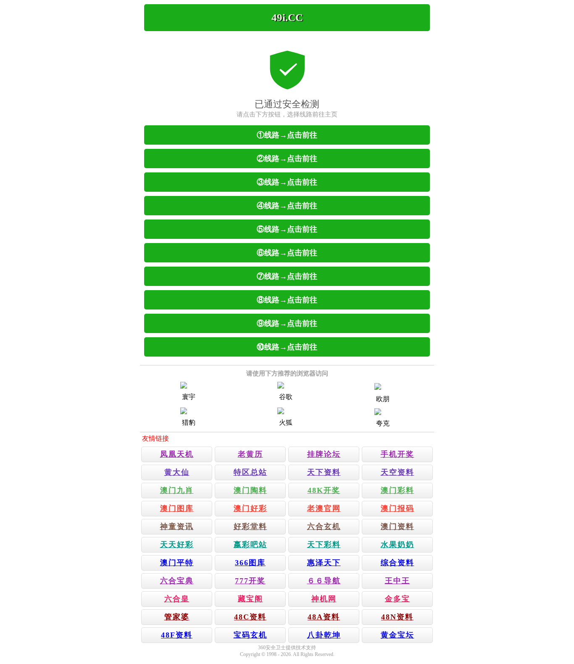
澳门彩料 (397, 490)
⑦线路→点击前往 (287, 276)
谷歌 (285, 396)
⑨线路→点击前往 (287, 323)
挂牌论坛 (324, 454)
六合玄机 (324, 526)
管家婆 (177, 617)
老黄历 (250, 454)
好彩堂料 (250, 526)
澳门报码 (397, 508)
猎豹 (188, 422)
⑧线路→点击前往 (287, 300)
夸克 (383, 423)
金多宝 (397, 599)
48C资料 (250, 617)
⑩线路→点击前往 (287, 347)
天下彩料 (324, 544)
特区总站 (250, 472)
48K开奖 (324, 490)
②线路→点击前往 (287, 158)
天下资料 (324, 472)
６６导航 (324, 581)
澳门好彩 (250, 508)
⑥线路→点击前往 (287, 253)
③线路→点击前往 (287, 182)
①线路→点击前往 (287, 135)
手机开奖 (397, 454)
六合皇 (177, 599)
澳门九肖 (177, 490)
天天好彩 (177, 544)
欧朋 (383, 398)
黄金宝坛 (397, 635)
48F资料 (176, 635)
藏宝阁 (250, 599)
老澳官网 (324, 508)
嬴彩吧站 (250, 544)
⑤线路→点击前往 (287, 229)
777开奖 (250, 581)
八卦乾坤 (324, 635)
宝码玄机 (250, 635)
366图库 (250, 562)
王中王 (397, 581)
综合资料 (397, 562)
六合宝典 (177, 581)
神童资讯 (177, 526)
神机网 (324, 599)
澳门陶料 (250, 490)
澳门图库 (177, 508)
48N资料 (397, 617)
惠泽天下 (324, 562)
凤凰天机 (177, 454)
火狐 (285, 422)
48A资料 (324, 617)
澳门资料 (397, 526)
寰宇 (188, 396)
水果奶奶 (397, 544)
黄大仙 (177, 472)
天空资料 (397, 472)
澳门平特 (177, 562)
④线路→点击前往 (287, 205)
